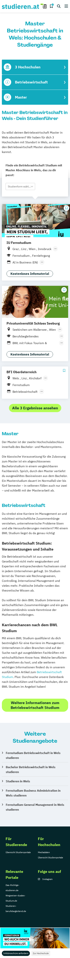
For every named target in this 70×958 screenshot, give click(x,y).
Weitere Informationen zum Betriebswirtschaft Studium (35, 705)
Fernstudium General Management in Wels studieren (35, 807)
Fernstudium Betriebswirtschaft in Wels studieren (33, 755)
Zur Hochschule (41, 953)
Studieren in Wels (18, 781)
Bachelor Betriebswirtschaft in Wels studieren (30, 769)
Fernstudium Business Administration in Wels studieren (33, 793)
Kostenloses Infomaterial (29, 274)
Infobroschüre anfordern (15, 953)
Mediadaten (44, 852)
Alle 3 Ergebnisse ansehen (35, 407)
